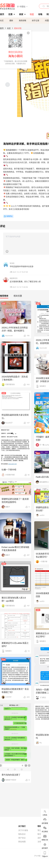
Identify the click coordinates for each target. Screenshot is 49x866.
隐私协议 (22, 834)
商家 (21, 14)
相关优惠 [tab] (18, 296)
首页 (2, 28)
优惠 (10, 14)
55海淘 (7, 6)
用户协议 (22, 838)
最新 (11, 20)
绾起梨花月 (14, 278)
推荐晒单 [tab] (4, 296)
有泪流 (12, 263)
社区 (2, 20)
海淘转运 (9, 216)
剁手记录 (35, 20)
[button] (22, 6)
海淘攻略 (22, 20)
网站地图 (22, 842)
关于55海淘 (23, 830)
